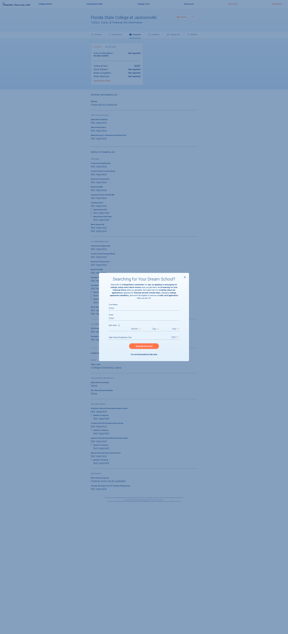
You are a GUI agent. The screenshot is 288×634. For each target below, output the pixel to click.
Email (111, 315)
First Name (113, 305)
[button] (119, 325)
